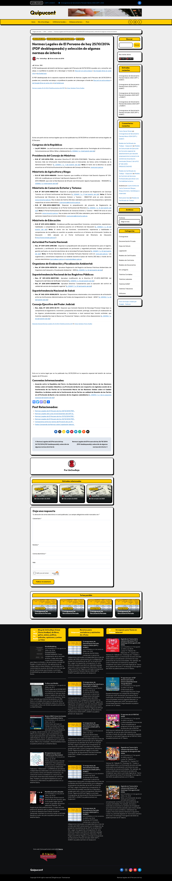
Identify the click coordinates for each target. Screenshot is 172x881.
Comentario (37, 518)
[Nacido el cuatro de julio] (37, 798)
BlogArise (55, 877)
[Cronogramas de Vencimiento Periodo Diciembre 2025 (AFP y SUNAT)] (75, 729)
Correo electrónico (39, 554)
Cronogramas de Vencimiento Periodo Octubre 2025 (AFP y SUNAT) (129, 112)
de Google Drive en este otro (42, 83)
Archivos (122, 218)
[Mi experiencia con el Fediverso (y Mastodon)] (37, 759)
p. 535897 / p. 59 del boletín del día (78, 286)
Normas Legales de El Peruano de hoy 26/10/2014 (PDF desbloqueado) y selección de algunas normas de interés (90, 444)
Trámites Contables (125, 274)
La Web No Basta (35, 635)
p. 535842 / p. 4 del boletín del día (83, 151)
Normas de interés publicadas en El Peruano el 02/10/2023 (99, 494)
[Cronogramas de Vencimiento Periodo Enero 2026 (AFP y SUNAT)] (75, 688)
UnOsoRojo (43, 58)
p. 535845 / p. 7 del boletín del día (66, 165)
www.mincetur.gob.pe (43, 200)
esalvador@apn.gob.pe (73, 259)
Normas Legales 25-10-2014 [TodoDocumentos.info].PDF (48, 88)
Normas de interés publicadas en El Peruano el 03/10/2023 (71, 494)
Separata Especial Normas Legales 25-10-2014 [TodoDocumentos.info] (52, 323)
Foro (87, 22)
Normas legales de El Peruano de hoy (129, 877)
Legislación (80, 39)
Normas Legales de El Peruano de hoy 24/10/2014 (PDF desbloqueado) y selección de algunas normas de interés (52, 444)
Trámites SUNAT (124, 284)
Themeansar (66, 877)
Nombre (36, 545)
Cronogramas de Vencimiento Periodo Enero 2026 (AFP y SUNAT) (129, 86)
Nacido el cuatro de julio (54, 792)
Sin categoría (123, 270)
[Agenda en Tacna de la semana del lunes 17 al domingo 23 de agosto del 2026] (112, 645)
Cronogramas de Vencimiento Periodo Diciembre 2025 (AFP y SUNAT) (129, 95)
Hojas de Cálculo (124, 246)
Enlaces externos (76, 22)
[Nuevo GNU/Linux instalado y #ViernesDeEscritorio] (37, 722)
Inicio (33, 22)
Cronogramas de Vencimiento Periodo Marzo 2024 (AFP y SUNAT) (129, 136)
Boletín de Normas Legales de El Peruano (60, 39)
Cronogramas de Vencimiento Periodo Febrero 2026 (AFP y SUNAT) (129, 78)
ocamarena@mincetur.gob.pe (69, 202)
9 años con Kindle (51, 683)
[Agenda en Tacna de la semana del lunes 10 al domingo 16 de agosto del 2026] (112, 753)
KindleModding (50, 646)
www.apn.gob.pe (102, 254)
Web (34, 562)
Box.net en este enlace (83, 71)
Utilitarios (122, 293)
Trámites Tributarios (126, 289)
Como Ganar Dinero (125, 131)
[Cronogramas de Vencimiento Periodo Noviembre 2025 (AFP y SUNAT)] (75, 772)
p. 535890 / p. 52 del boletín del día (89, 270)
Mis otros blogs (43, 22)
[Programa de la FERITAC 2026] (112, 721)
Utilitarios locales (59, 22)
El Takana (112, 631)
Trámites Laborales (125, 279)
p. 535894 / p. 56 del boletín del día (81, 281)
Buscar (129, 39)
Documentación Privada (127, 241)
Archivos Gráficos (39, 39)
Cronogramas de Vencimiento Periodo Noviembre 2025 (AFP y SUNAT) (129, 104)
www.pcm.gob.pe (97, 167)
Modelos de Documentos (127, 265)
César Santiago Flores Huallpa (75, 88)
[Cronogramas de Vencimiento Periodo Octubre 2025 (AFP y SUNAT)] (75, 814)
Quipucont (43, 12)
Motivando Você (124, 198)
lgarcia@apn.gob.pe (57, 259)
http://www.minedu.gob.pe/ (46, 238)
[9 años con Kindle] (37, 689)
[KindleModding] (37, 652)
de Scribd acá (41, 73)
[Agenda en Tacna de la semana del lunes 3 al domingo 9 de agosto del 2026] (112, 792)
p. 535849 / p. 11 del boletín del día (85, 194)
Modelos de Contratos (126, 260)
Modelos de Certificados (127, 255)
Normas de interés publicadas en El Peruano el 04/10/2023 (44, 494)
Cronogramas (123, 236)
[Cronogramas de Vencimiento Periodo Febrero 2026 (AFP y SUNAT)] (75, 647)
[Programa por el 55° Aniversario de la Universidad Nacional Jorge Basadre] (112, 684)
